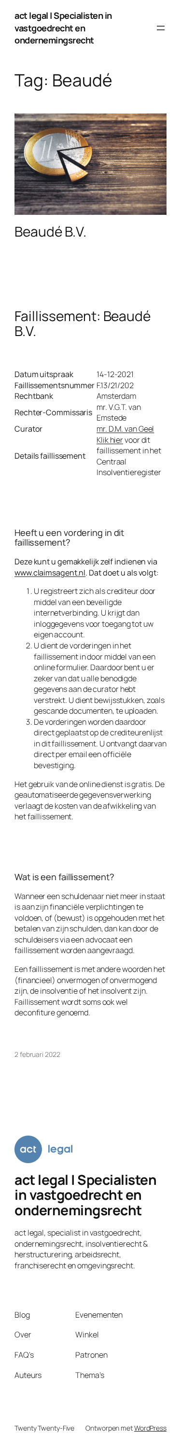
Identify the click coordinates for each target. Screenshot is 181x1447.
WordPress (150, 1428)
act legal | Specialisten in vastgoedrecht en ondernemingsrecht (63, 28)
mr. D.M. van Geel (125, 428)
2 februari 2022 (37, 1054)
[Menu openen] (161, 28)
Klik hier (110, 440)
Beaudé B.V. (50, 231)
